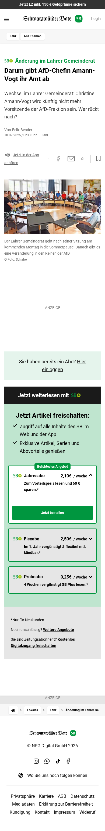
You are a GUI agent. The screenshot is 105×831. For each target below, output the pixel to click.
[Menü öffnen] (6, 19)
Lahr (13, 36)
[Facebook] (68, 761)
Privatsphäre (23, 796)
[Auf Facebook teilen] (58, 158)
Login (96, 18)
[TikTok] (58, 761)
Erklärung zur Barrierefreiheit (66, 804)
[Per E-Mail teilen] (71, 158)
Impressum (64, 812)
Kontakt (42, 812)
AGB (62, 796)
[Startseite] (13, 710)
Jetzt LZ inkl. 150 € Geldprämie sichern (52, 4)
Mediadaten (23, 804)
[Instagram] (36, 761)
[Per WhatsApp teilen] (82, 158)
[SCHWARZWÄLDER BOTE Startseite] (53, 19)
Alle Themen (32, 36)
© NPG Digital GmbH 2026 (52, 745)
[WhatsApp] (47, 761)
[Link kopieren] (48, 158)
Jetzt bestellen (52, 513)
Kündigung (20, 812)
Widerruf (87, 812)
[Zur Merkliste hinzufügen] (97, 158)
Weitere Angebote (58, 629)
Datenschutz (82, 796)
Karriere (46, 796)
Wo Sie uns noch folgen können (57, 775)
